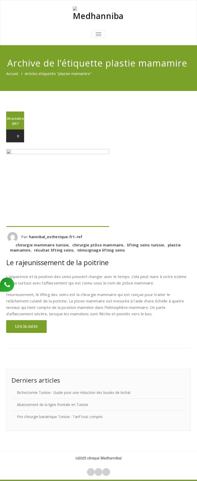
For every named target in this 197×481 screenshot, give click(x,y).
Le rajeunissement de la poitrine (57, 262)
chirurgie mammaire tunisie (42, 244)
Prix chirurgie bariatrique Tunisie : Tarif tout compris (60, 416)
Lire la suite (26, 325)
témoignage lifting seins (101, 250)
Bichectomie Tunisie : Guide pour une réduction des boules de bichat (74, 392)
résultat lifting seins (54, 250)
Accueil (12, 73)
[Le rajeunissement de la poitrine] (98, 188)
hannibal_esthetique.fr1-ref (55, 236)
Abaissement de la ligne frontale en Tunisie (52, 404)
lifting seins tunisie (145, 244)
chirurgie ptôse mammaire (98, 244)
